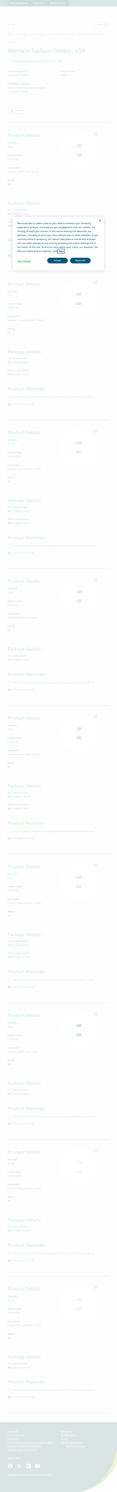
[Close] (100, 220)
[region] (58, 243)
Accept (57, 260)
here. (61, 251)
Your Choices (24, 261)
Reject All (80, 260)
